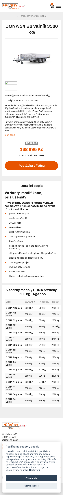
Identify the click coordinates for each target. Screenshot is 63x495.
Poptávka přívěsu (32, 165)
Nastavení (34, 470)
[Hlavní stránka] (13, 6)
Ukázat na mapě (10, 440)
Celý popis (10, 135)
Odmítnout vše (31, 486)
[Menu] (58, 6)
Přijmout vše (31, 478)
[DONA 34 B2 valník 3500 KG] (31, 57)
